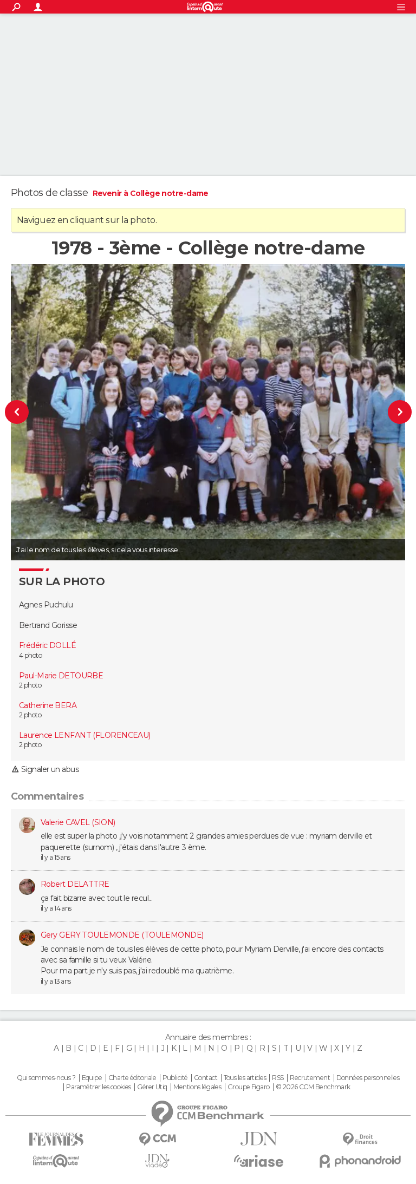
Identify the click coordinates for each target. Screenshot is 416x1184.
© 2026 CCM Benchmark (313, 1087)
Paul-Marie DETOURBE (61, 676)
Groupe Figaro (248, 1087)
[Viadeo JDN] (157, 1161)
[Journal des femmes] (56, 1139)
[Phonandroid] (360, 1161)
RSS (277, 1078)
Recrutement (310, 1078)
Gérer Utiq (152, 1087)
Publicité (175, 1078)
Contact (205, 1078)
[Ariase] (258, 1161)
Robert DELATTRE (75, 884)
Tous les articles (245, 1078)
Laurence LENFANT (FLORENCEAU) (85, 735)
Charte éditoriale (132, 1078)
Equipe (92, 1078)
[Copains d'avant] (56, 1161)
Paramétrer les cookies (98, 1087)
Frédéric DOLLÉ (47, 645)
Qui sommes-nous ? (46, 1078)
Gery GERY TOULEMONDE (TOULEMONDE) (122, 935)
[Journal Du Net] (258, 1139)
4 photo (30, 655)
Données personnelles (368, 1078)
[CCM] (157, 1139)
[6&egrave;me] (34, 412)
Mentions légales (197, 1087)
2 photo (30, 685)
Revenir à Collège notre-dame (151, 193)
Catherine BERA (47, 705)
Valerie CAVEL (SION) (78, 822)
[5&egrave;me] (382, 412)
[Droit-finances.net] (360, 1139)
